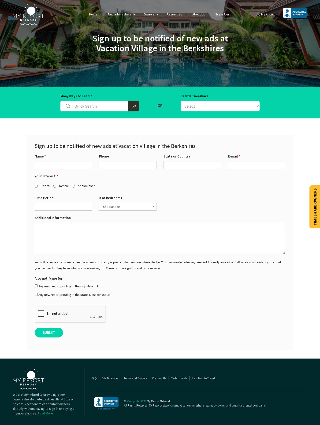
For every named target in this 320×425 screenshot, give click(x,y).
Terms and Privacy (135, 378)
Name (40, 156)
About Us (198, 14)
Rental (45, 186)
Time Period (44, 198)
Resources (174, 14)
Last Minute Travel (203, 378)
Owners (149, 14)
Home (93, 14)
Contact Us (159, 378)
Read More (45, 413)
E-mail (234, 156)
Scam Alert (223, 14)
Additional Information (53, 218)
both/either (86, 186)
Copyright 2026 (136, 401)
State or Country (177, 156)
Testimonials (179, 378)
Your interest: (47, 176)
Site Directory (110, 378)
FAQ (94, 378)
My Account (269, 14)
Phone (104, 156)
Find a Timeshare (119, 14)
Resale (63, 186)
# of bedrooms (110, 198)
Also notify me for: (49, 278)
